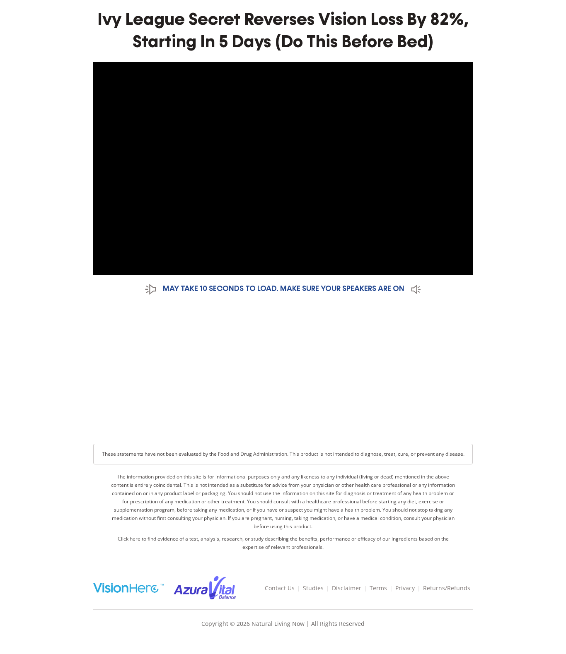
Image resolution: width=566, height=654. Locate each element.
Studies (313, 588)
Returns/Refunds (446, 588)
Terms (378, 588)
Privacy (405, 588)
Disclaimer (346, 588)
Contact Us (280, 588)
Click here (129, 538)
